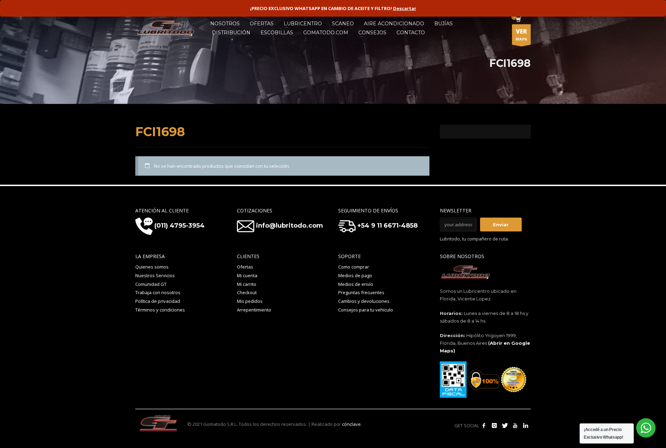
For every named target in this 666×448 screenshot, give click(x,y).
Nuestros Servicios (155, 275)
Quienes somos (152, 267)
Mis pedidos (250, 301)
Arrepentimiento (254, 310)
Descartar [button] (404, 8)
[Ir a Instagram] (494, 425)
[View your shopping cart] (518, 20)
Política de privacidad (157, 301)
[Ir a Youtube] (515, 425)
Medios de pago (355, 275)
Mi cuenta (247, 275)
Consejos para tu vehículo (365, 310)
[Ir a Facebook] (484, 425)
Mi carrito (246, 284)
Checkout (247, 292)
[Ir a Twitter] (505, 425)
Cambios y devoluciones (364, 301)
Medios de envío (355, 284)
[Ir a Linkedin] (525, 425)
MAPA (521, 34)
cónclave (351, 424)
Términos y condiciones (160, 310)
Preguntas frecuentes (361, 292)
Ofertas (245, 267)
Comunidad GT (150, 284)
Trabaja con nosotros (157, 292)
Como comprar (353, 267)
